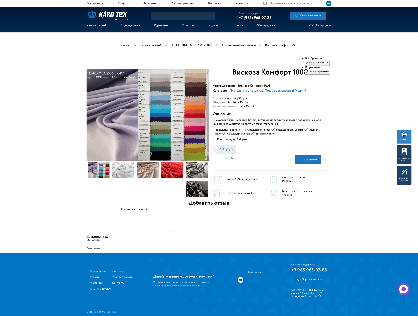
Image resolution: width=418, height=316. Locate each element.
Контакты (242, 3)
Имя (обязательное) (134, 209)
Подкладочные (130, 25)
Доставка (214, 3)
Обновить (93, 240)
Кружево (214, 25)
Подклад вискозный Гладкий (285, 90)
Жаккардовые (266, 25)
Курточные (161, 25)
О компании (95, 3)
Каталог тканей (96, 25)
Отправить (94, 248)
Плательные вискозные (246, 90)
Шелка (238, 25)
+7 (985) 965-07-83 (255, 18)
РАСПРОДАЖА (100, 289)
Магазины (149, 3)
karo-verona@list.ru (295, 3)
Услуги (123, 3)
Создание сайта (96, 312)
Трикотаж (188, 25)
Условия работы (182, 3)
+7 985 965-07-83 (309, 270)
